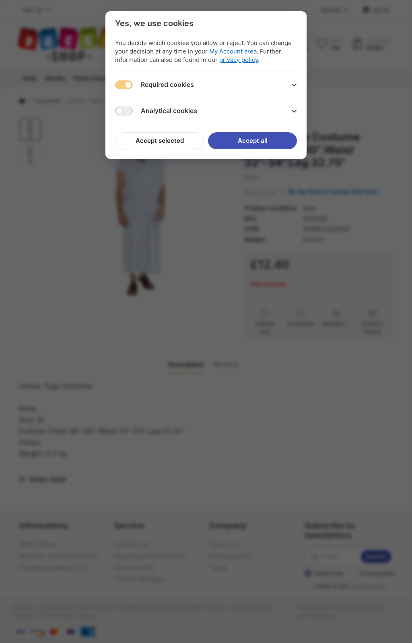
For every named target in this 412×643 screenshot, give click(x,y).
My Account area (233, 51)
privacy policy (238, 60)
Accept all (253, 140)
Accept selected (160, 140)
